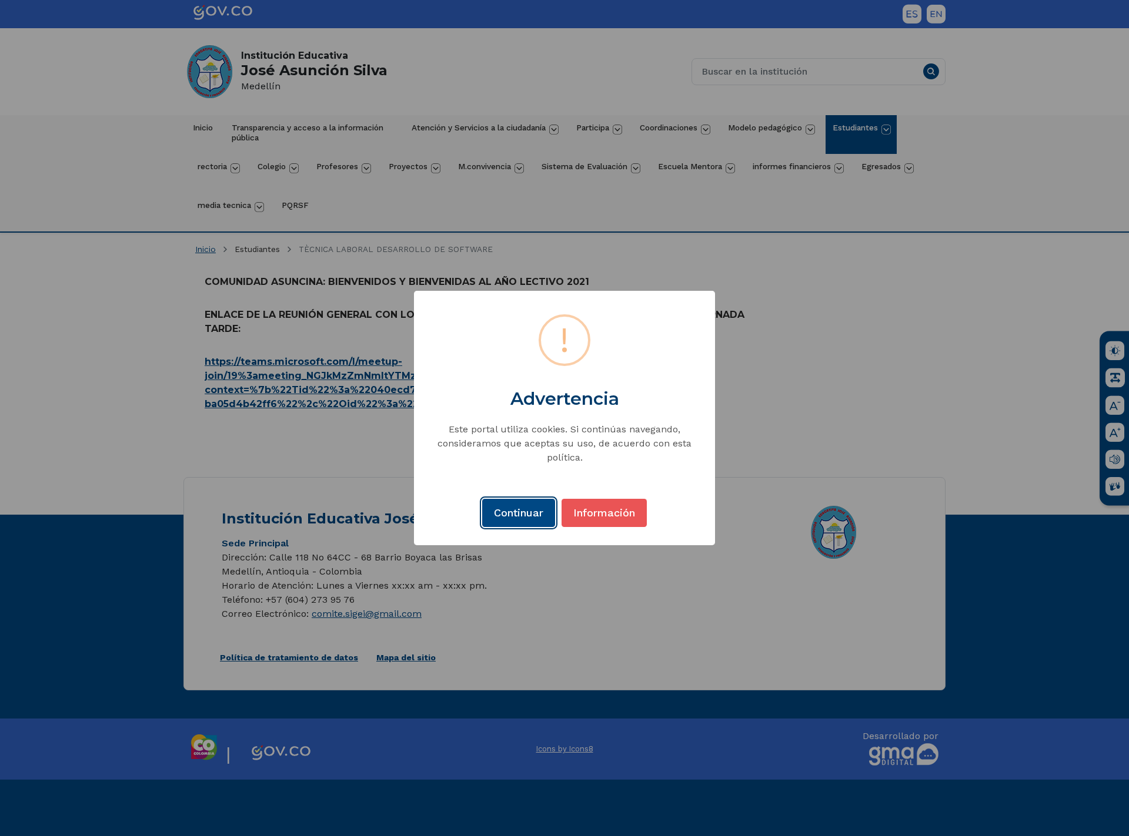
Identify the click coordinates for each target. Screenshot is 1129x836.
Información (604, 512)
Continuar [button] (518, 512)
